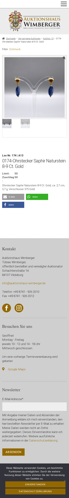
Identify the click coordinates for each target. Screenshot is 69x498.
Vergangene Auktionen (29, 38)
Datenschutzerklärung (43, 440)
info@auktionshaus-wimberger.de (23, 283)
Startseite (11, 38)
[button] (13, 197)
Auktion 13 (48, 38)
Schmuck (15, 49)
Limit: (6, 173)
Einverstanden (35, 484)
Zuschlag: (8, 179)
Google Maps (17, 369)
